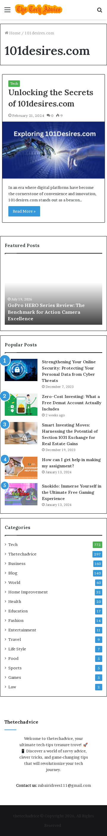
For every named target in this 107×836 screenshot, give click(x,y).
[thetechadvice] (38, 9)
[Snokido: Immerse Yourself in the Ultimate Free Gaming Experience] (21, 494)
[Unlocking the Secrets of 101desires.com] (53, 150)
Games (14, 677)
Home (14, 33)
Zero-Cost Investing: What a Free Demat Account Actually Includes (71, 403)
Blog (13, 573)
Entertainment (22, 630)
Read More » (24, 211)
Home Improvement (28, 592)
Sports (15, 667)
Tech (14, 83)
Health (14, 601)
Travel (14, 639)
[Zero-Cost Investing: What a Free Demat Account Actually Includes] (21, 405)
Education (18, 611)
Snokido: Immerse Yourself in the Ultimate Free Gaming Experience (71, 492)
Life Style (17, 648)
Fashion (15, 620)
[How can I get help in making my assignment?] (21, 468)
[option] (53, 292)
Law (12, 686)
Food (13, 658)
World (14, 582)
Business (17, 563)
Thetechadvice (22, 554)
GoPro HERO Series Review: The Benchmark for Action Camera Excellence (46, 311)
